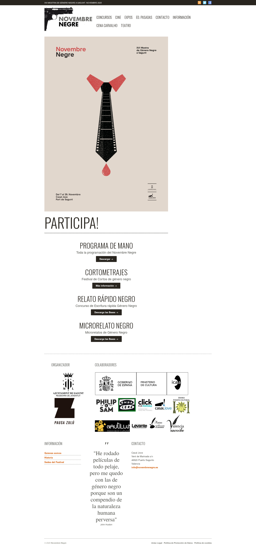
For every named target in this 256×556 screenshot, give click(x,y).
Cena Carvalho (106, 25)
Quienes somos (52, 453)
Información (182, 17)
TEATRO (126, 25)
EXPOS (129, 17)
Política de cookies (203, 543)
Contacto (162, 17)
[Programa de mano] (106, 210)
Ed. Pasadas (144, 17)
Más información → (106, 285)
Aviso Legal (156, 543)
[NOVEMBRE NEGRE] (69, 28)
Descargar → (106, 259)
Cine (118, 17)
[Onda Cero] (127, 412)
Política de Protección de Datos (178, 543)
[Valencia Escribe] (175, 431)
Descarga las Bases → (106, 312)
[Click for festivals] (145, 412)
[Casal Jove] (163, 412)
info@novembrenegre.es (144, 467)
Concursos (104, 17)
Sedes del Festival (54, 462)
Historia (48, 457)
